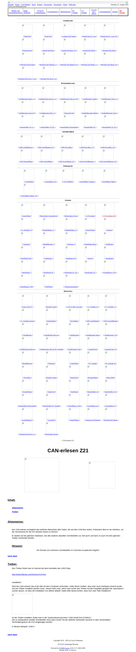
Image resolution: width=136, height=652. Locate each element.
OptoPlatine (74, 363)
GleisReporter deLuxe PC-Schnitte (51, 349)
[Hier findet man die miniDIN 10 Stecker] (90, 256)
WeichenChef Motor (110, 420)
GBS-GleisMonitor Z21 (46, 147)
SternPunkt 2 (26, 272)
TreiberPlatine (74, 420)
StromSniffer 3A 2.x (27, 127)
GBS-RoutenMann (26, 161)
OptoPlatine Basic (90, 244)
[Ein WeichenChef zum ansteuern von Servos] (48, 77)
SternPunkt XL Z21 (71, 272)
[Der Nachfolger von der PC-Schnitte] (27, 319)
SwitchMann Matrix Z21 (29, 196)
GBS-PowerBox (66, 147)
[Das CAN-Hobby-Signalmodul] (89, 48)
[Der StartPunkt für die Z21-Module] (71, 256)
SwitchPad (51, 420)
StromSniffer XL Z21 (109, 127)
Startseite (11, 5)
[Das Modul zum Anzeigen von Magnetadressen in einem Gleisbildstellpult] (108, 159)
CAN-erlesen (90, 216)
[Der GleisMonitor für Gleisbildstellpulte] (46, 145)
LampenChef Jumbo (69, 36)
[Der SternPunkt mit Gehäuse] (26, 270)
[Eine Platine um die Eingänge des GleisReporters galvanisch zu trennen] (74, 361)
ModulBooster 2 (48, 244)
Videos (65, 5)
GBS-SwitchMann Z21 (67, 161)
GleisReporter (74, 335)
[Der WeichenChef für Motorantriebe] (110, 418)
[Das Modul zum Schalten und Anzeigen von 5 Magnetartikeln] (110, 404)
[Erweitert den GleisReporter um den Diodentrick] (51, 319)
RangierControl (51, 378)
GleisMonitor (27, 335)
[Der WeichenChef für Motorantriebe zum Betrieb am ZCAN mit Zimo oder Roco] (109, 62)
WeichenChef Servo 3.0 (48, 79)
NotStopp (51, 363)
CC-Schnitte (84, 12)
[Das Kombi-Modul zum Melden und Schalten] (27, 48)
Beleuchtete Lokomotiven (48, 216)
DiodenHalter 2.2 (71, 230)
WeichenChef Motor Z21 (109, 65)
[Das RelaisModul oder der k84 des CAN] (74, 375)
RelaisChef (74, 378)
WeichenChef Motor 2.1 (89, 65)
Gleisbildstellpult (104, 12)
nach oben (12, 556)
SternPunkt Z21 (90, 272)
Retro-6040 (110, 378)
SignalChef (51, 392)
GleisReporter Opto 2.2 (109, 99)
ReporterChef (27, 50)
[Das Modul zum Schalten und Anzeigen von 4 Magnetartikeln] (27, 418)
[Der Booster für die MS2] (27, 361)
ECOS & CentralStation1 (40, 12)
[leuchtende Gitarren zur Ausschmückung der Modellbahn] (109, 228)
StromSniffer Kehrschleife (69, 127)
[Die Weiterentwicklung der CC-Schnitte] (92, 305)
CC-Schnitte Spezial (27, 321)
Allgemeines (17, 508)
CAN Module (25, 5)
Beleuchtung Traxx (71, 216)
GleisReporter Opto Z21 (27, 113)
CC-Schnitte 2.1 (110, 307)
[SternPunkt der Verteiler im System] (109, 256)
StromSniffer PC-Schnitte (51, 406)
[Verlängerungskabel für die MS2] (71, 284)
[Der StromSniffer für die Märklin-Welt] (110, 390)
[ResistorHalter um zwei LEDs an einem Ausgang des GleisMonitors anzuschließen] (92, 375)
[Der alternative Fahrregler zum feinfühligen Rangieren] (51, 375)
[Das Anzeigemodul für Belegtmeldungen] (27, 333)
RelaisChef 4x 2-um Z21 (109, 36)
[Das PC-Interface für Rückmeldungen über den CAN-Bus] (92, 361)
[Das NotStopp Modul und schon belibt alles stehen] (51, 361)
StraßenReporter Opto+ (109, 113)
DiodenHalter (51, 321)
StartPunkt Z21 (71, 258)
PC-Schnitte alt (111, 363)
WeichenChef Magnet (92, 420)
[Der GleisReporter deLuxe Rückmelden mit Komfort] (27, 347)
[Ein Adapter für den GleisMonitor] (74, 418)
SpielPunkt (109, 244)
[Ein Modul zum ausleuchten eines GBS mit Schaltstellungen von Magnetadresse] (87, 159)
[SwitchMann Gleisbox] (87, 179)
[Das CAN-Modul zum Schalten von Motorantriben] (89, 62)
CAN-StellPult (68, 182)
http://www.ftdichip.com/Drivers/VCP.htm (29, 574)
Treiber (15, 512)
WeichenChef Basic (109, 50)
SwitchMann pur (92, 406)
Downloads (57, 5)
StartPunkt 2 (48, 258)
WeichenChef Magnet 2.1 (48, 65)
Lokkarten (26, 244)
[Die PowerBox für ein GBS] (27, 375)
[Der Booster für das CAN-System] (48, 242)
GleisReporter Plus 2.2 (47, 113)
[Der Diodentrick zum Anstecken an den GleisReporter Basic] (48, 228)
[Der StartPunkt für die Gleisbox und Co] (48, 256)
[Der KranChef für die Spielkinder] (48, 34)
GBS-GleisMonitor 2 (26, 147)
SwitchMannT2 (27, 420)
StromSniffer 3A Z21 (47, 127)
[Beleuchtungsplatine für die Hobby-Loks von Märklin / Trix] (71, 214)
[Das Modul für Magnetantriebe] (92, 418)
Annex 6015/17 (27, 307)
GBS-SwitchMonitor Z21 (108, 161)
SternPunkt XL (49, 272)
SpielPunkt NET (26, 258)
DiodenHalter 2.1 (48, 230)
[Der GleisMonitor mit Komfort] (51, 333)
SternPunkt (109, 258)
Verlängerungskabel (71, 287)
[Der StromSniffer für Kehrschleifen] (27, 404)
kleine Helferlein (27, 12)
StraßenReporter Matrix (90, 113)
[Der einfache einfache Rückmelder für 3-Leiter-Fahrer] (92, 333)
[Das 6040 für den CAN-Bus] (51, 432)
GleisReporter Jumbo (90, 99)
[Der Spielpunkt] (109, 242)
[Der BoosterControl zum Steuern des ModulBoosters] (51, 305)
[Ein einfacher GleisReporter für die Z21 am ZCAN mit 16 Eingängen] (27, 111)
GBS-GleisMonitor (92, 321)
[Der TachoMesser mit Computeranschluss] (26, 284)
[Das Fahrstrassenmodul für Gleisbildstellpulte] (26, 159)
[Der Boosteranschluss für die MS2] (27, 305)
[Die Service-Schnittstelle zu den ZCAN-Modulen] (109, 214)
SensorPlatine (27, 392)
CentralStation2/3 (53, 12)
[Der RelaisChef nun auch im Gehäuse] (89, 34)
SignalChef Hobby (89, 50)
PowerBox (27, 378)
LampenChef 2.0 (110, 349)
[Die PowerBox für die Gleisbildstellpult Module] (66, 145)
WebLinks (72, 5)
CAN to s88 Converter (74, 307)
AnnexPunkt (26, 216)
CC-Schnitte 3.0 (26, 230)
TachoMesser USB (26, 287)
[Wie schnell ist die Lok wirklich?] (109, 270)
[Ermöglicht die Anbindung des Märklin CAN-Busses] (74, 390)
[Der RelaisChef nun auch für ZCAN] (109, 34)
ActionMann (29, 182)
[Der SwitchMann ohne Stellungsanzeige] (92, 404)
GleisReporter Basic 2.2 (27, 99)
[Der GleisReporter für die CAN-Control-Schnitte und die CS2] (110, 333)
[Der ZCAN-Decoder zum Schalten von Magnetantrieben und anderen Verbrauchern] (69, 62)
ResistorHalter (93, 378)
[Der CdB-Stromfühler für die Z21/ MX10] (47, 125)
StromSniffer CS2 (111, 392)
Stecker (90, 258)
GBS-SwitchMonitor (110, 321)
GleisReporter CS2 (110, 335)
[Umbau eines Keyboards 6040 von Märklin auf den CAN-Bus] (110, 375)
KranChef (48, 36)
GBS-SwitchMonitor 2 (87, 161)
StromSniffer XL (90, 127)
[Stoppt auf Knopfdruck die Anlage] (71, 242)
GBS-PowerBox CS (87, 147)
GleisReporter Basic (92, 335)
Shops (34, 5)
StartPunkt (74, 392)
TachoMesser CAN (109, 272)
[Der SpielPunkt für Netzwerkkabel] (26, 256)
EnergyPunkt (90, 230)
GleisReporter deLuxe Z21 (69, 99)
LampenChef (92, 349)
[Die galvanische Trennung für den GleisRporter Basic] (90, 242)
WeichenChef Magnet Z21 (69, 65)
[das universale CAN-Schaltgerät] (67, 179)
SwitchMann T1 (110, 406)
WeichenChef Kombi (27, 65)
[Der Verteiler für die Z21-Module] (90, 270)
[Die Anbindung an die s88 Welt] (74, 305)
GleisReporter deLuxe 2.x (47, 99)
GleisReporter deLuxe (27, 349)
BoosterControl (51, 307)
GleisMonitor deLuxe (51, 335)
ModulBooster (27, 363)
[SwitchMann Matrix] (109, 179)
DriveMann (74, 321)
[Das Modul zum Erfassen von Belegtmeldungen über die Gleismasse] (74, 333)
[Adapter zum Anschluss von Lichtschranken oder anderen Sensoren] (27, 390)
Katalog (39, 5)
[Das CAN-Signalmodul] (51, 390)
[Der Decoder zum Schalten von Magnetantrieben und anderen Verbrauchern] (48, 62)
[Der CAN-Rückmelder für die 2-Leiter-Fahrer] (92, 390)
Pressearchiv (48, 5)
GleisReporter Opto (74, 349)
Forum (17, 5)
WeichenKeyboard (51, 434)
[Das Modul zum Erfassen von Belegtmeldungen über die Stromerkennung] (51, 404)
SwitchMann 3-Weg (74, 406)
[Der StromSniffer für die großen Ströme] (109, 125)
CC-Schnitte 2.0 (92, 307)
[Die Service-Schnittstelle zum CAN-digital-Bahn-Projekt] (90, 214)
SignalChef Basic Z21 (69, 50)
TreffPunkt (48, 287)
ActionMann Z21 (50, 182)
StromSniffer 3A (92, 392)
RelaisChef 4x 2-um (89, 36)
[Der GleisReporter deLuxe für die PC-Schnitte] (51, 347)
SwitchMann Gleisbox (87, 182)
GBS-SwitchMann (46, 161)
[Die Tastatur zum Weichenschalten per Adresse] (51, 418)
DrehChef (27, 36)
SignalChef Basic (48, 50)
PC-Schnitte (75, 12)
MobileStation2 (65, 12)
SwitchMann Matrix (109, 182)
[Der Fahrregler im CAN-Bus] (74, 319)
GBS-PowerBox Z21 (108, 147)
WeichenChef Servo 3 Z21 (27, 79)
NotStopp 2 (71, 244)
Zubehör (115, 12)
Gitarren (109, 230)
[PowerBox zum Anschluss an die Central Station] (87, 145)
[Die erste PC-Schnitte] (110, 361)
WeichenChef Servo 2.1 (27, 434)
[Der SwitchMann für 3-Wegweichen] (74, 404)
